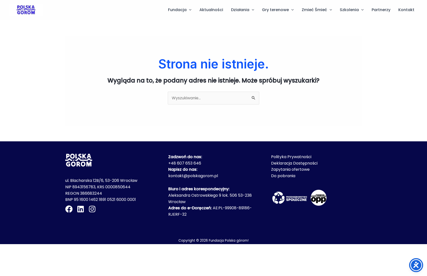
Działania (240, 10)
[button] (189, 10)
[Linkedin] (80, 209)
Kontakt (406, 10)
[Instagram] (92, 209)
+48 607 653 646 (184, 163)
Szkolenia (349, 10)
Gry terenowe (275, 10)
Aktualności (211, 10)
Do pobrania (283, 176)
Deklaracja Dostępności (294, 163)
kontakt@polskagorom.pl (193, 176)
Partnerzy (381, 10)
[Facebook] (69, 209)
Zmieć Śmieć (314, 10)
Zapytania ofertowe (290, 169)
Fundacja (177, 10)
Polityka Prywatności (291, 157)
